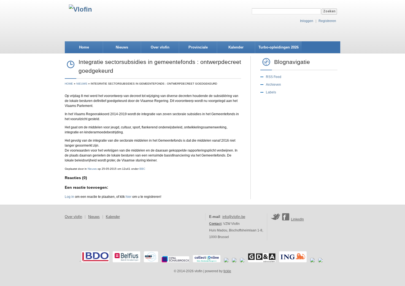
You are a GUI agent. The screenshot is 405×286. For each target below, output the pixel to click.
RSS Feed (273, 77)
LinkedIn (297, 219)
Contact (215, 224)
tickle (227, 271)
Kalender (236, 47)
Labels (271, 92)
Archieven (273, 85)
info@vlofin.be (233, 217)
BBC (142, 168)
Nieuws (122, 47)
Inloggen (306, 21)
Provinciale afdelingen (198, 49)
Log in (69, 197)
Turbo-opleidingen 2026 (278, 47)
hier (128, 197)
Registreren (327, 21)
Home (84, 47)
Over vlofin (160, 47)
